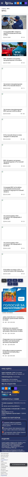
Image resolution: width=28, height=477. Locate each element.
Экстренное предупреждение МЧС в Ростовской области (13, 84)
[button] (2, 3)
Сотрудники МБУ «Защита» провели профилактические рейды (12, 33)
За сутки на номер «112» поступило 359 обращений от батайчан (13, 217)
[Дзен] (23, 3)
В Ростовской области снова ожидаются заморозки (13, 135)
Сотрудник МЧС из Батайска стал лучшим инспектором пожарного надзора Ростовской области (13, 190)
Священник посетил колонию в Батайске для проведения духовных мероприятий (12, 341)
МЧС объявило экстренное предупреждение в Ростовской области (13, 162)
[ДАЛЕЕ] (15, 283)
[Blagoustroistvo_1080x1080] (14, 299)
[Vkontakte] (15, 3)
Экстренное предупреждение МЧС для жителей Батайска (13, 110)
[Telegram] (21, 3)
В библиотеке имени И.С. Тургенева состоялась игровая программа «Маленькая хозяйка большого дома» (13, 330)
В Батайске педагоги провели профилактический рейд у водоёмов (12, 352)
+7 (14, 403)
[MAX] (26, 3)
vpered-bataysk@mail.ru (14, 406)
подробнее (3, 459)
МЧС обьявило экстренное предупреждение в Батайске (13, 59)
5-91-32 (11, 411)
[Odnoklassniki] (18, 3)
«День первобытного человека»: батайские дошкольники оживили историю (13, 318)
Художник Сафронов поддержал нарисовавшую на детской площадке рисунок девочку (11, 424)
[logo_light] (9, 3)
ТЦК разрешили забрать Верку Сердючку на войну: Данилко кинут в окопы (14, 433)
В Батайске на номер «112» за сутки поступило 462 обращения (14, 270)
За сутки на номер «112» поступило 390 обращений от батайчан (13, 244)
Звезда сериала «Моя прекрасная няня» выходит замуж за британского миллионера (13, 429)
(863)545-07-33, (19, 403)
